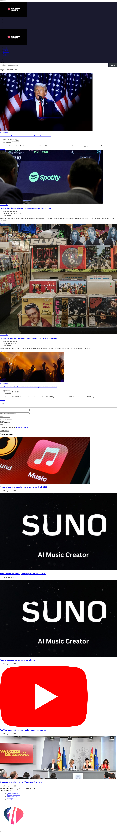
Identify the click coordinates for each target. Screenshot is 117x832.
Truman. (13, 790)
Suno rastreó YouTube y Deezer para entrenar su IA (23, 573)
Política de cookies (12, 796)
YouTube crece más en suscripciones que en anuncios (23, 730)
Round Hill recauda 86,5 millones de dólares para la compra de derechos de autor (28, 338)
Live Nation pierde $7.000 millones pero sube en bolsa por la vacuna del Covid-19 (28, 387)
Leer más (2, 149)
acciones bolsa (4, 132)
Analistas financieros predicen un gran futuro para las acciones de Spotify (26, 208)
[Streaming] (10, 424)
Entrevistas (6, 52)
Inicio (5, 47)
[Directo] (10, 421)
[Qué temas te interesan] (10, 420)
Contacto (9, 799)
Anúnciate (6, 55)
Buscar (2, 62)
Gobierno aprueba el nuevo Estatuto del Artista (21, 782)
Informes (5, 50)
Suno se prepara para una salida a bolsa (17, 660)
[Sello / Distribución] (10, 422)
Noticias (5, 49)
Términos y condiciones (13, 795)
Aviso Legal (10, 798)
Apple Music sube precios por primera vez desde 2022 (23, 487)
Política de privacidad (13, 793)
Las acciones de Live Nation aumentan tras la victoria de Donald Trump (25, 136)
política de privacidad (22, 427)
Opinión (5, 53)
